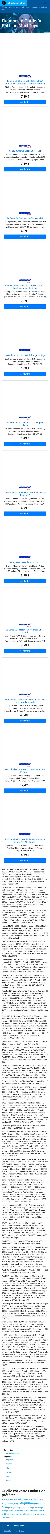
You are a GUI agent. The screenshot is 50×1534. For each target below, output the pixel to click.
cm (30, 1499)
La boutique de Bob (16, 3)
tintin (35, 1514)
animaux (10, 1499)
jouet (29, 1508)
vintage (42, 1514)
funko (5, 1507)
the (32, 1514)
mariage (5, 1511)
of (28, 1511)
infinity (23, 1508)
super (28, 1514)
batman (26, 1499)
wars (4, 1517)
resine (14, 1514)
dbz (41, 1499)
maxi (9, 1472)
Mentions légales (19, 1526)
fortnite (43, 1504)
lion (8, 1468)
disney (11, 1504)
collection (36, 1499)
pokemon (41, 1511)
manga (40, 1508)
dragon (17, 1503)
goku (14, 1508)
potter (9, 1514)
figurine (10, 1460)
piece (35, 1511)
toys (9, 1480)
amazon (5, 1499)
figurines (37, 1504)
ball (21, 1499)
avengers (17, 1499)
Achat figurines (13, 1453)
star (24, 1514)
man (36, 1508)
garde (9, 1464)
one (31, 1511)
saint (17, 1514)
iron (26, 1508)
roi (8, 1476)
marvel (11, 1510)
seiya (21, 1514)
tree (38, 1514)
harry (18, 1508)
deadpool (5, 1504)
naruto (25, 1511)
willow (8, 1517)
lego (32, 1508)
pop (4, 1513)
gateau (10, 1508)
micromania (19, 1511)
